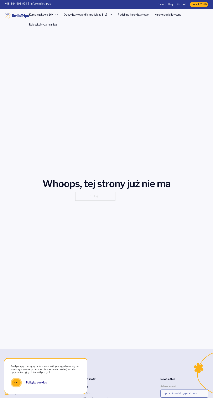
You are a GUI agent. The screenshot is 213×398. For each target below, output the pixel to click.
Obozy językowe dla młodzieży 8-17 (85, 14)
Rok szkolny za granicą (43, 24)
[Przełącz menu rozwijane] (56, 14)
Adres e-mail (168, 386)
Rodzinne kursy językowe (133, 14)
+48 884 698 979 (16, 3)
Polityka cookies (36, 382)
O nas (161, 4)
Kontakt (181, 4)
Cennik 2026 (199, 4)
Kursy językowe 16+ (41, 14)
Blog (170, 4)
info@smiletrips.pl (41, 3)
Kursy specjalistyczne (168, 14)
